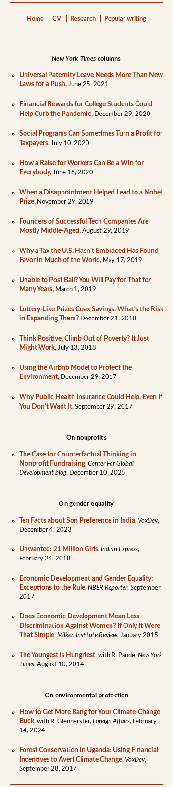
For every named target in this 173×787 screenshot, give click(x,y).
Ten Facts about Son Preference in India (77, 520)
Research (83, 18)
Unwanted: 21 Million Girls (58, 549)
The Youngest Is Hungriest (57, 655)
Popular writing (125, 18)
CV (56, 18)
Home (35, 18)
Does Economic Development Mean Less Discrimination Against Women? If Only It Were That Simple (89, 625)
